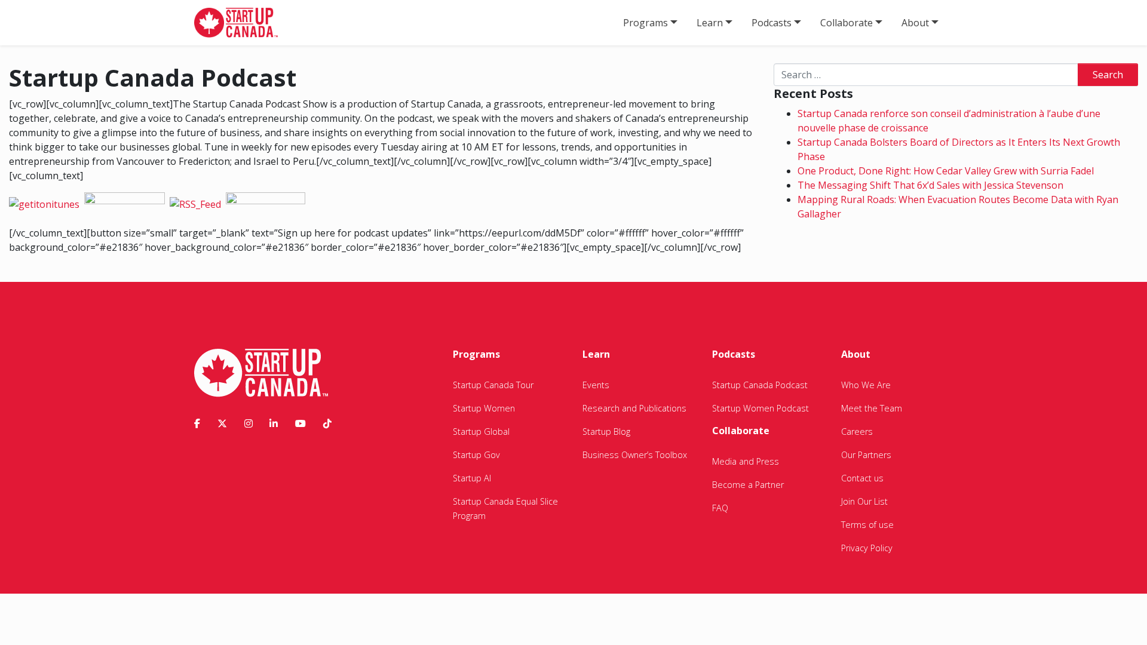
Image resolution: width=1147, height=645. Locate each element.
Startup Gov (476, 454)
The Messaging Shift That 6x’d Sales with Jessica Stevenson (930, 185)
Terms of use (867, 524)
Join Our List (864, 501)
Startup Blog (606, 431)
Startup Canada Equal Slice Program (505, 508)
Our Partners (866, 454)
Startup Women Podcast (760, 408)
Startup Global (481, 431)
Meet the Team (871, 408)
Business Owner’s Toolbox (634, 454)
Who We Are (866, 385)
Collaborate (846, 22)
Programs (645, 22)
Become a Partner (748, 484)
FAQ (720, 508)
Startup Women (484, 408)
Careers (857, 431)
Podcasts (772, 22)
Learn (710, 22)
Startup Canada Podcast (760, 385)
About (915, 22)
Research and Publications (634, 408)
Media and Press (745, 461)
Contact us (862, 478)
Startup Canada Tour (493, 385)
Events (595, 385)
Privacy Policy (867, 548)
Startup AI (472, 478)
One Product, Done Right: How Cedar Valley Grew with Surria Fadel (946, 170)
